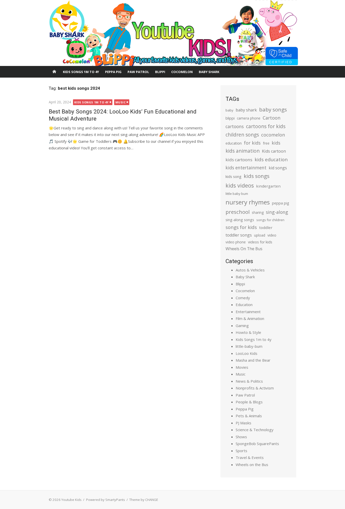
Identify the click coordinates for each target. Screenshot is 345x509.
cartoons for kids (265, 126)
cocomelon (273, 134)
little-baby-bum (249, 346)
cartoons (235, 126)
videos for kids (260, 242)
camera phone (248, 118)
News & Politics (249, 381)
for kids (252, 143)
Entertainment (248, 311)
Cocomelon (182, 72)
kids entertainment (246, 168)
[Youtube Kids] (172, 33)
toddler (266, 227)
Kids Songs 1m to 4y (81, 72)
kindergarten (268, 186)
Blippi (160, 72)
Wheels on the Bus (252, 464)
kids (276, 143)
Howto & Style (248, 332)
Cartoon (271, 118)
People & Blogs (249, 401)
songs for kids (241, 227)
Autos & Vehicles (250, 269)
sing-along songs (240, 219)
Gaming (242, 325)
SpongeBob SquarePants (257, 443)
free (266, 143)
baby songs (273, 109)
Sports (241, 450)
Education (244, 304)
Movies (242, 367)
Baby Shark (209, 72)
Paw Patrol (138, 72)
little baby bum (237, 193)
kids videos (240, 185)
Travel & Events (250, 457)
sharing (258, 212)
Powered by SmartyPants (105, 499)
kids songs (256, 175)
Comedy (243, 297)
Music (120, 102)
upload (259, 235)
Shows (241, 436)
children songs (242, 134)
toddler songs (239, 235)
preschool (238, 211)
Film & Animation (250, 318)
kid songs (278, 168)
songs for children (270, 220)
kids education (271, 159)
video (271, 235)
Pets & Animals (249, 415)
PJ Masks (243, 422)
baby (229, 110)
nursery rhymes (248, 202)
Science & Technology (255, 429)
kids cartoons (239, 160)
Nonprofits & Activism (255, 387)
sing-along (277, 212)
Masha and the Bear (253, 360)
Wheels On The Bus (244, 248)
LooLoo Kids (246, 353)
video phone (236, 242)
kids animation (243, 151)
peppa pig (280, 203)
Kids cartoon (274, 151)
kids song (233, 176)
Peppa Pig (113, 72)
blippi (230, 118)
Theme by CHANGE (143, 499)
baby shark (246, 110)
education (234, 143)
